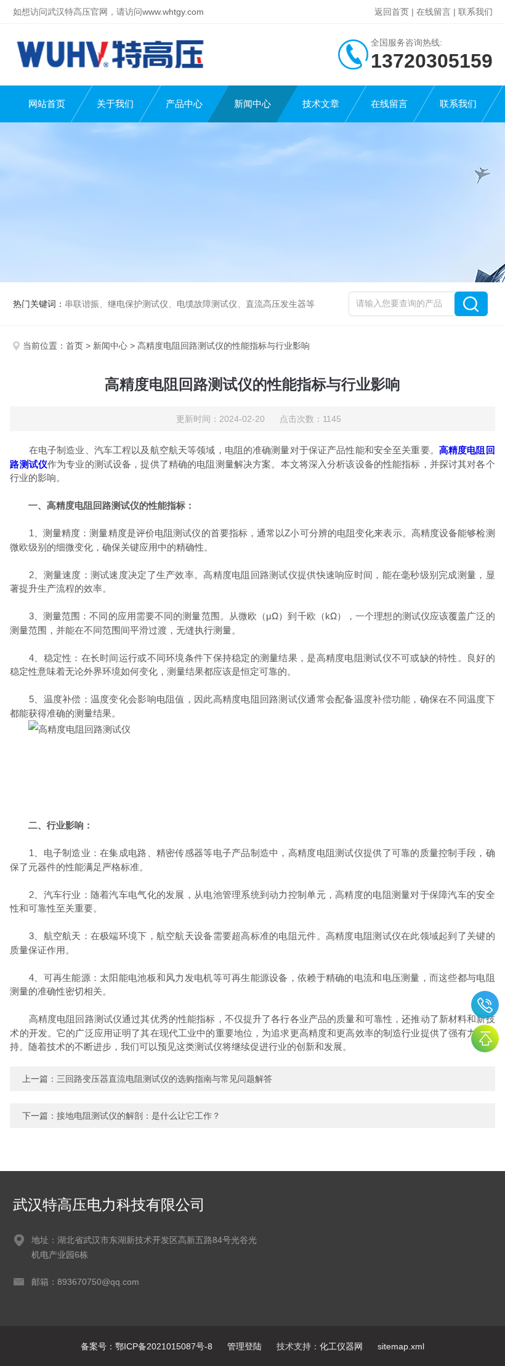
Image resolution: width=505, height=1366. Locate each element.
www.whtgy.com (173, 12)
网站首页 (46, 103)
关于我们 (115, 103)
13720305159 (485, 1005)
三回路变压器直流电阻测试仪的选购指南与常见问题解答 (164, 1079)
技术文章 (320, 103)
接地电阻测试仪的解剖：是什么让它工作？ (138, 1116)
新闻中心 (252, 103)
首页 (74, 346)
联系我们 (475, 12)
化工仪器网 (341, 1346)
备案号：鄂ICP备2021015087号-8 (146, 1346)
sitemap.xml (401, 1346)
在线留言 (433, 12)
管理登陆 (244, 1346)
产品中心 (184, 103)
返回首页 (391, 12)
